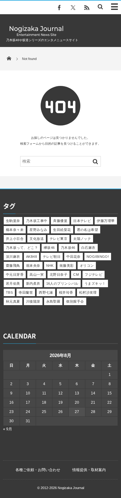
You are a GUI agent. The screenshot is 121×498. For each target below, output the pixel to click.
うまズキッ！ (95, 283)
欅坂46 (49, 247)
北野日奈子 (58, 274)
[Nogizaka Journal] (36, 35)
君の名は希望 (87, 230)
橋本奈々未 (15, 230)
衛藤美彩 (67, 265)
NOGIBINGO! (98, 256)
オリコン (87, 265)
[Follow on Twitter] (73, 7)
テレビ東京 (58, 238)
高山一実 (36, 274)
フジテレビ (93, 274)
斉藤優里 (60, 221)
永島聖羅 (53, 301)
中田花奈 (73, 256)
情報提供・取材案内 (89, 470)
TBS (9, 292)
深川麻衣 (13, 256)
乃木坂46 (68, 247)
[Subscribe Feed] (86, 7)
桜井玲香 (66, 292)
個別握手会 (75, 301)
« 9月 (7, 429)
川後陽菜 (33, 301)
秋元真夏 (13, 301)
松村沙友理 (88, 292)
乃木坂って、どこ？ (22, 247)
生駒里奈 (13, 221)
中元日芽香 (15, 274)
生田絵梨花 (62, 230)
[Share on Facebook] (59, 7)
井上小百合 (15, 238)
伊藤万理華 (105, 221)
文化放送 (36, 238)
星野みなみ (38, 230)
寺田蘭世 (26, 292)
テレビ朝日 (51, 256)
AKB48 (31, 256)
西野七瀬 (46, 292)
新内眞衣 (33, 283)
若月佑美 (13, 283)
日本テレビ (82, 221)
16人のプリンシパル (62, 283)
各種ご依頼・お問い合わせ (38, 470)
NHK (50, 265)
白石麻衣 (88, 247)
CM (76, 274)
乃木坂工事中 (36, 221)
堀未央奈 (33, 265)
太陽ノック (82, 238)
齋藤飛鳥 (13, 265)
